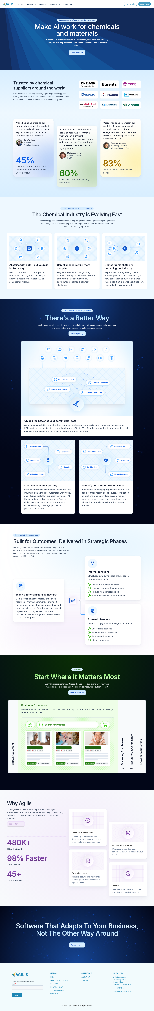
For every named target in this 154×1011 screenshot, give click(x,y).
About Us (43, 4)
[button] (31, 4)
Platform (19, 4)
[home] (8, 4)
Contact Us (67, 4)
